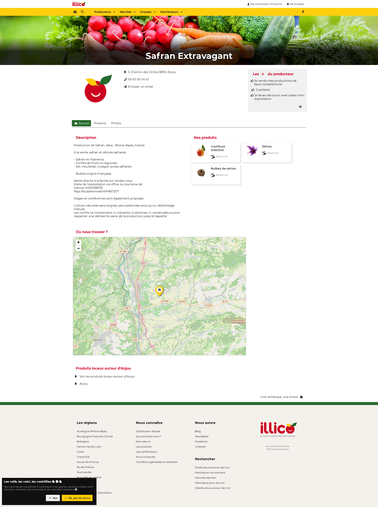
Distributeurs (169, 11)
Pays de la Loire (86, 487)
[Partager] (300, 107)
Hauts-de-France (88, 461)
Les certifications (146, 451)
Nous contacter (145, 456)
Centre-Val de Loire (89, 446)
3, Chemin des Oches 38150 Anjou (152, 72)
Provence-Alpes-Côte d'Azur (94, 492)
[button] (159, 292)
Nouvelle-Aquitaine (89, 477)
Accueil (83, 123)
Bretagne (83, 441)
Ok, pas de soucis (79, 498)
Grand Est (83, 456)
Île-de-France (85, 467)
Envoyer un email (140, 86)
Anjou (83, 384)
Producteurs (102, 11)
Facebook (201, 441)
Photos (116, 123)
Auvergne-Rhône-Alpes (92, 431)
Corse (80, 451)
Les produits (143, 446)
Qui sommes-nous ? (148, 436)
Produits (100, 123)
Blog (198, 431)
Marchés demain (205, 477)
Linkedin (200, 446)
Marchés (125, 11)
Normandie (84, 472)
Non (55, 498)
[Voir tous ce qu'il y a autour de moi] (75, 12)
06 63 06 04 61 (138, 79)
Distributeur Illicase (148, 431)
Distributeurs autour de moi (212, 487)
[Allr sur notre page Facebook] (303, 12)
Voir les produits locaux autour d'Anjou (107, 376)
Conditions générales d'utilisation (157, 461)
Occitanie (83, 482)
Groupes (145, 11)
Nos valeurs (143, 441)
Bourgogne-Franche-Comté (95, 436)
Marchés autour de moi (209, 482)
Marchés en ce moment (210, 472)
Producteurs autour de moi (212, 467)
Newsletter (202, 436)
